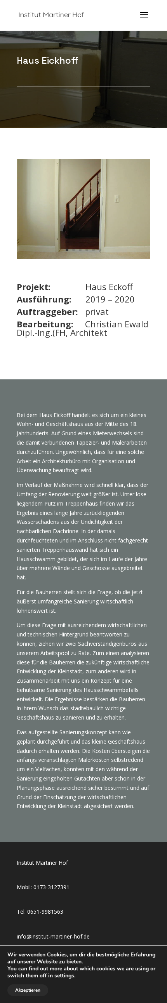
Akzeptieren (27, 990)
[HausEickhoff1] (83, 257)
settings (64, 975)
